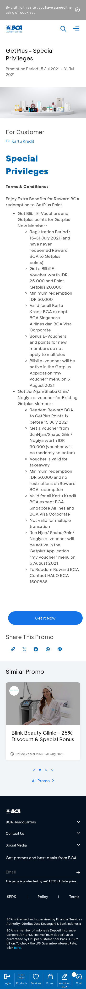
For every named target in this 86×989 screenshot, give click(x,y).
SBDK (11, 896)
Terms (74, 896)
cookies (26, 12)
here (17, 948)
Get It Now (45, 618)
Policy (43, 896)
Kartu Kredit (22, 141)
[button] (34, 770)
